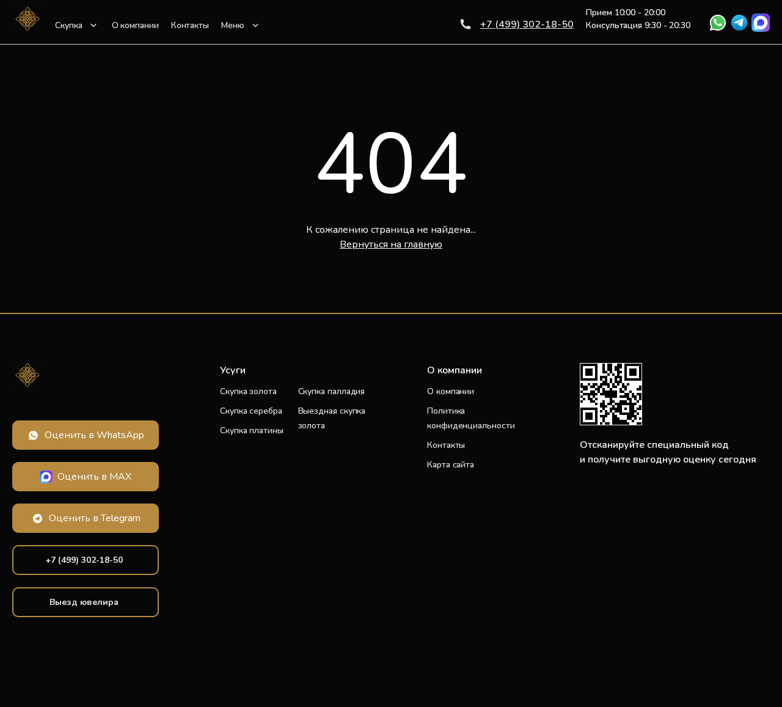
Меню (232, 25)
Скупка (68, 25)
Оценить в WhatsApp (94, 435)
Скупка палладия (331, 391)
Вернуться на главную (391, 244)
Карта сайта (450, 465)
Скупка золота (248, 391)
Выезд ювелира (84, 602)
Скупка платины (251, 430)
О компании (135, 25)
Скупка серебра (251, 411)
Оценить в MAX (94, 476)
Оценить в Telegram (95, 518)
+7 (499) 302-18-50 (527, 24)
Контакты (190, 25)
